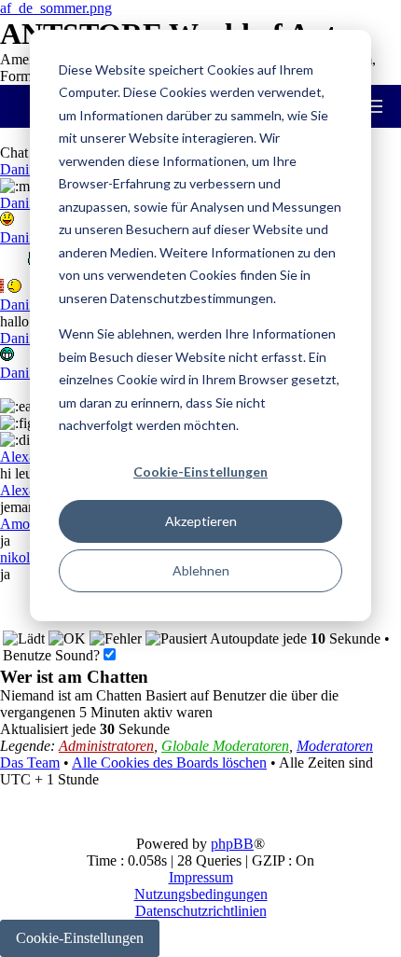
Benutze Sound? (53, 655)
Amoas (21, 524)
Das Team (30, 762)
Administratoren (106, 746)
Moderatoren (335, 746)
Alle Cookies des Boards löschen (169, 762)
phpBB (232, 844)
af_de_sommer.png (56, 8)
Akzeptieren (201, 521)
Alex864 (25, 457)
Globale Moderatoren (225, 746)
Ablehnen (201, 570)
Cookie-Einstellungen (200, 471)
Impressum (201, 877)
